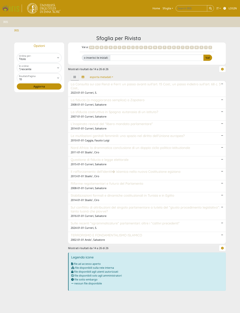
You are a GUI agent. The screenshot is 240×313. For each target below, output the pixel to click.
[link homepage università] (44, 8)
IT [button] (217, 8)
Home (156, 8)
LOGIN (233, 8)
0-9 (91, 47)
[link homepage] (12, 8)
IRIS (16, 30)
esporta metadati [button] (100, 77)
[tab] (75, 77)
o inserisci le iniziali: (96, 57)
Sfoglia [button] (167, 8)
